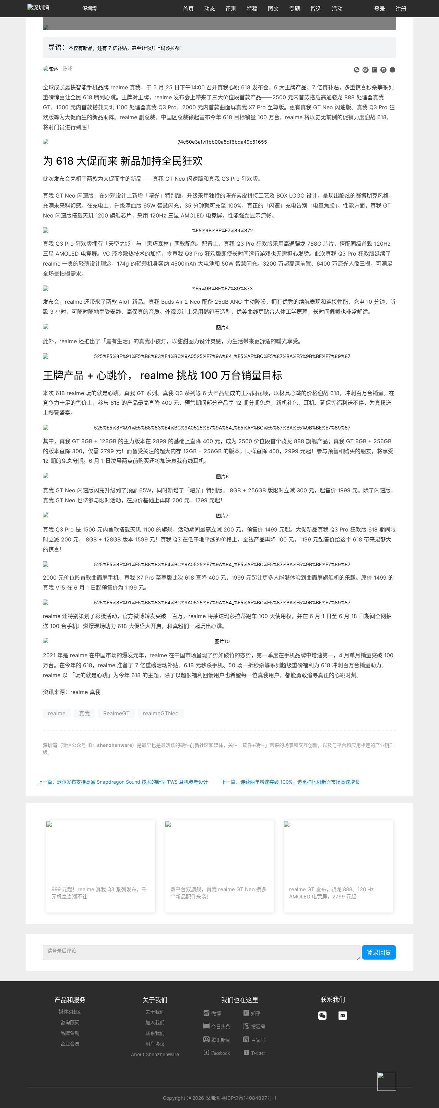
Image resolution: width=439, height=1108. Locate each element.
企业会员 (70, 1044)
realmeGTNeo (161, 713)
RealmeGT (116, 713)
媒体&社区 (70, 1012)
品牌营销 (70, 1033)
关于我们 (155, 1012)
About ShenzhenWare (155, 1054)
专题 (294, 8)
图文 (273, 8)
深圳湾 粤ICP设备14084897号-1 (240, 1098)
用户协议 (155, 1044)
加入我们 (155, 1022)
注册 (400, 8)
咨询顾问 (70, 1022)
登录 (379, 8)
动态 (209, 8)
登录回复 (379, 952)
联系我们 (155, 1033)
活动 (337, 8)
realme (57, 713)
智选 (315, 8)
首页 (188, 8)
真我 (84, 713)
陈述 (67, 68)
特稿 (252, 8)
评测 (230, 8)
